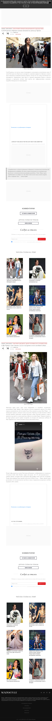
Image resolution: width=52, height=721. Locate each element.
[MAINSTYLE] (7, 32)
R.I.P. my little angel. (16, 521)
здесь (47, 3)
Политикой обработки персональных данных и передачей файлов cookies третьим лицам (30, 2)
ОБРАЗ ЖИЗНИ (9, 28)
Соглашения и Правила (26, 703)
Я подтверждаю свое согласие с (26, 242)
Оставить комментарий (28, 213)
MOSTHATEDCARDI (23, 144)
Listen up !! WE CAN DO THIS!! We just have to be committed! (26, 141)
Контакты (27, 710)
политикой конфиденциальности (34, 242)
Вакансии (26, 712)
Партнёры (26, 705)
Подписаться (41, 239)
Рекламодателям (27, 708)
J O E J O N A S (23, 523)
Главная (3, 28)
